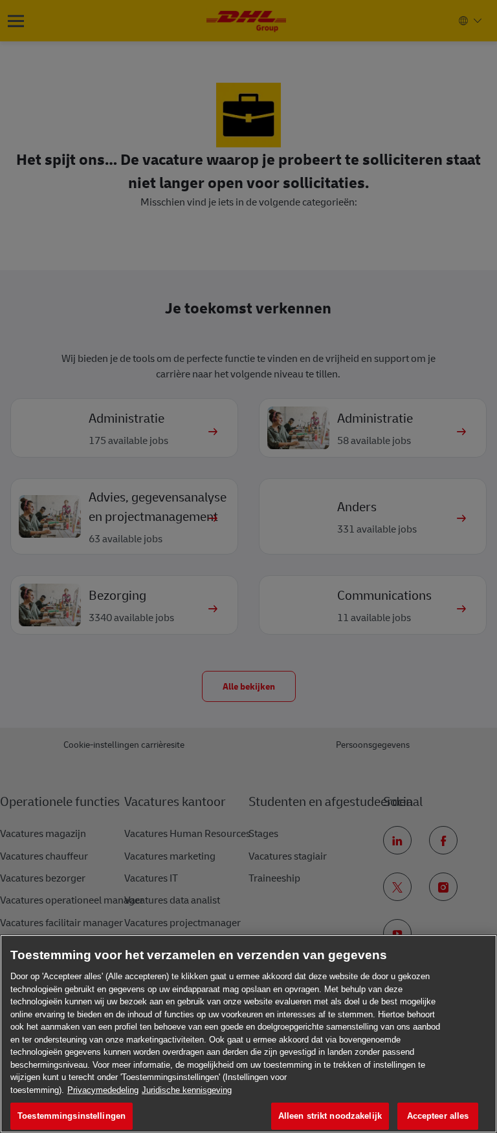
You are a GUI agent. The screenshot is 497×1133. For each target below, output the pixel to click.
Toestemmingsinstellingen (71, 1116)
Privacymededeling (102, 1090)
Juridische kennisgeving (187, 1090)
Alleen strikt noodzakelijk (330, 1116)
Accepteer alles (438, 1116)
